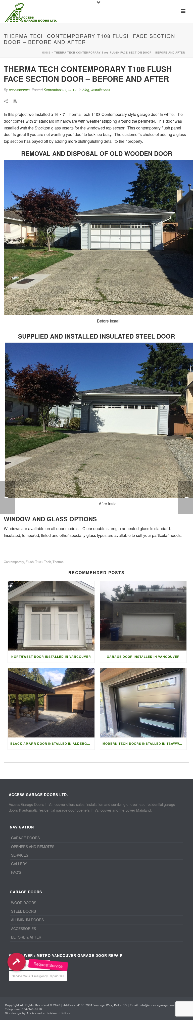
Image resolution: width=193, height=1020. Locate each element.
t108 (38, 561)
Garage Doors (25, 837)
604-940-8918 (32, 1009)
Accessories (23, 928)
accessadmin (19, 89)
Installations (100, 89)
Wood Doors (23, 902)
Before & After (26, 937)
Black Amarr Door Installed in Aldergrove (52, 743)
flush (30, 561)
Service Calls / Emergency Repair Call (38, 976)
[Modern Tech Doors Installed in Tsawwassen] (143, 703)
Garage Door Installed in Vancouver (143, 656)
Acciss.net (34, 1013)
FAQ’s (16, 872)
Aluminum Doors (27, 919)
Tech (47, 561)
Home (46, 52)
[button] (17, 962)
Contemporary (14, 561)
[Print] (17, 101)
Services (19, 855)
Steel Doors (23, 911)
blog (85, 89)
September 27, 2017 (60, 89)
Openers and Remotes (32, 846)
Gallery (19, 863)
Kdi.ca (66, 1013)
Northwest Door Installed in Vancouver (51, 656)
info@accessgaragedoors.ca (160, 1005)
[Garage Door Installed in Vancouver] (143, 616)
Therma (58, 561)
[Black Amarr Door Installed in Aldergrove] (51, 703)
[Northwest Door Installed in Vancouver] (51, 616)
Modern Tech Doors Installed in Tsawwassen (145, 743)
